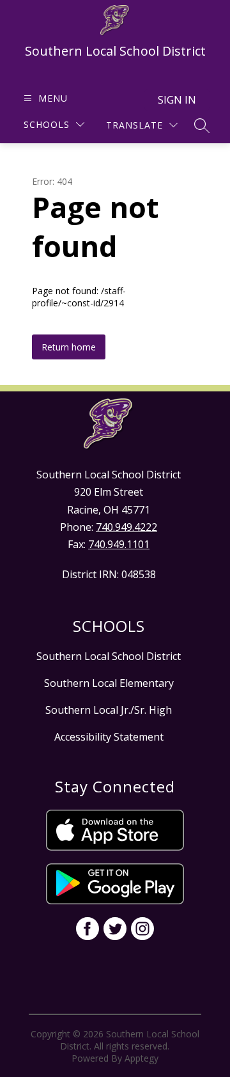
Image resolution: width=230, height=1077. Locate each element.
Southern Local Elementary (109, 683)
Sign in (177, 100)
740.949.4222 (126, 527)
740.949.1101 (119, 544)
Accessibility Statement (109, 737)
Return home (69, 347)
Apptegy (141, 1058)
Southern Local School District (108, 656)
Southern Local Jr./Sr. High (108, 710)
